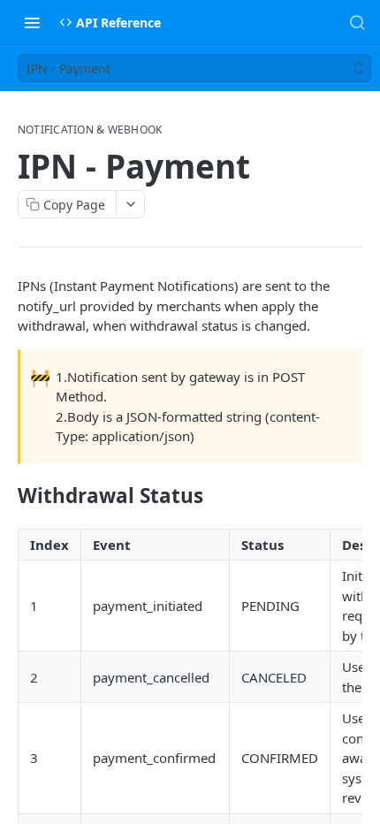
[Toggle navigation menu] (32, 22)
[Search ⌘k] (357, 22)
